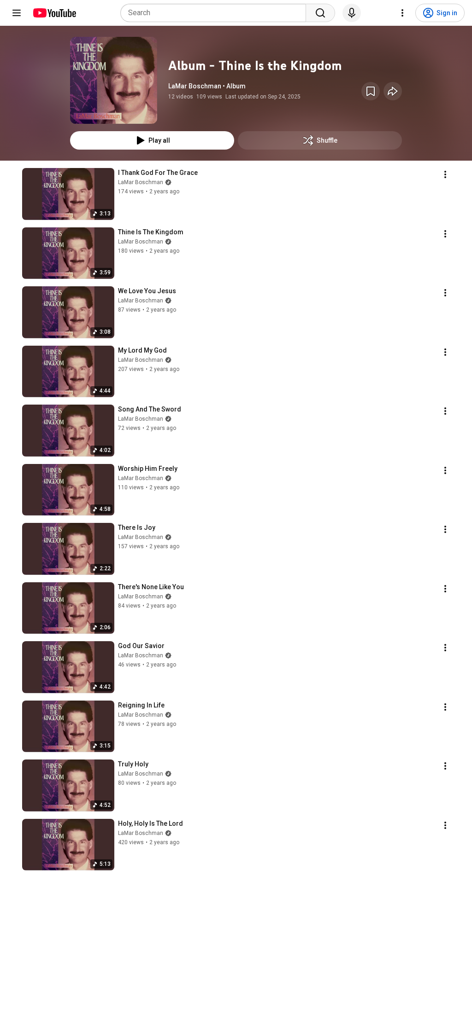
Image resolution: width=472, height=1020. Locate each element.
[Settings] (402, 12)
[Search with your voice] (351, 13)
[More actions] (445, 174)
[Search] (320, 13)
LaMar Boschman (140, 182)
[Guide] (16, 12)
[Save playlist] (370, 91)
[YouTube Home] (54, 13)
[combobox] (216, 12)
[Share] (393, 91)
